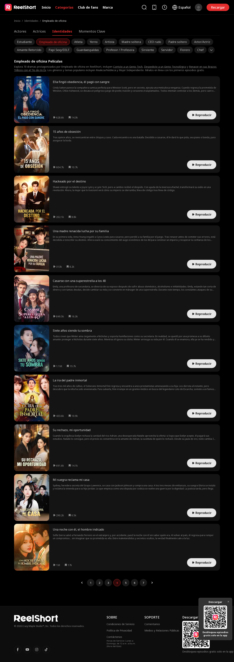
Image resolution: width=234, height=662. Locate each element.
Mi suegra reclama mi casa (71, 480)
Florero (185, 50)
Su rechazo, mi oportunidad (71, 430)
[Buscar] (144, 7)
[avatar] (198, 7)
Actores (20, 31)
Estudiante (24, 42)
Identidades (31, 20)
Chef (200, 50)
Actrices (39, 31)
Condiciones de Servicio (121, 624)
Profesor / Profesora (120, 50)
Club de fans (88, 7)
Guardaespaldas (88, 50)
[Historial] (164, 7)
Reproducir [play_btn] (203, 115)
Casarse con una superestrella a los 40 (79, 281)
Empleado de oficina (53, 42)
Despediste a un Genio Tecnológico (165, 66)
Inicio (46, 7)
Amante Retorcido (29, 50)
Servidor (167, 50)
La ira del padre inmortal (70, 380)
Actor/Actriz (202, 42)
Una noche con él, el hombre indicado (78, 529)
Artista (109, 42)
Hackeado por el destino (69, 181)
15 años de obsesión (67, 132)
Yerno (94, 42)
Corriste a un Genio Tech (128, 66)
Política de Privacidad (119, 630)
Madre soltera (131, 42)
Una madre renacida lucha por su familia (81, 231)
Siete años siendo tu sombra (72, 331)
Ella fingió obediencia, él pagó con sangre (81, 82)
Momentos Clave (92, 31)
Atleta (78, 42)
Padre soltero (177, 42)
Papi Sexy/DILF (59, 50)
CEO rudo (154, 42)
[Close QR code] (228, 601)
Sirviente (147, 50)
